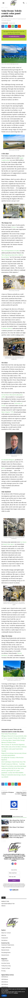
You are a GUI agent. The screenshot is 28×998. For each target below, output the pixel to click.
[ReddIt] (19, 26)
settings (16, 993)
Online (6, 7)
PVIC (3, 468)
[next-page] (5, 841)
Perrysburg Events (5, 952)
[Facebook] (2, 26)
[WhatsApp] (12, 26)
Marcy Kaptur (5, 412)
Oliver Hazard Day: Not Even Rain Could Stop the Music (17, 821)
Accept (4, 995)
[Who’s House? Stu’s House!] (5, 828)
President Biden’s (6, 328)
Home (2, 7)
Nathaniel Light (5, 23)
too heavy (23, 542)
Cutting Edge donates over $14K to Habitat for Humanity (21, 794)
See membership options (14, 36)
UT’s (12, 412)
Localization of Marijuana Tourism (7, 793)
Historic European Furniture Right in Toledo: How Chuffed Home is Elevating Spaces (17, 835)
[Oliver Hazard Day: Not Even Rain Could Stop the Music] (5, 821)
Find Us (3, 905)
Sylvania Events (5, 955)
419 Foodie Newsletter (7, 903)
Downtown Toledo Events (7, 945)
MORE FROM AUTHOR (18, 816)
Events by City (5, 943)
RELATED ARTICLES (6, 816)
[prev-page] (2, 841)
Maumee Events (5, 950)
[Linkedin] (16, 26)
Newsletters (5, 901)
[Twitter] (6, 26)
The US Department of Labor (10, 250)
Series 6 (14, 227)
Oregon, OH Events (6, 947)
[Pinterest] (9, 26)
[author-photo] (14, 804)
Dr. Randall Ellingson (7, 459)
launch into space (8, 544)
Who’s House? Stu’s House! (16, 827)
